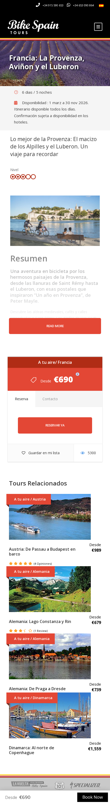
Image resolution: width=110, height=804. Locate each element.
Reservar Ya (55, 425)
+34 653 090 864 (83, 5)
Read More (55, 326)
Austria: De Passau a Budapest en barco (42, 551)
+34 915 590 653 (52, 5)
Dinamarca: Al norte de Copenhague (31, 750)
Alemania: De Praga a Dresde (37, 688)
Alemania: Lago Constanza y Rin (40, 621)
